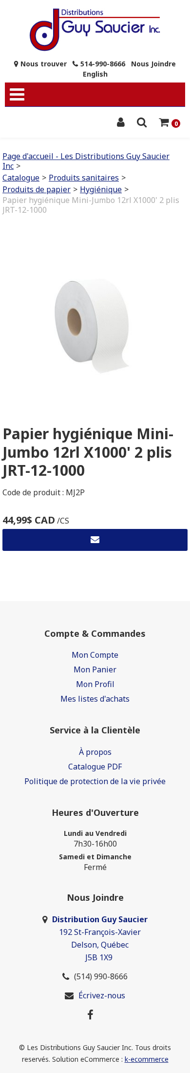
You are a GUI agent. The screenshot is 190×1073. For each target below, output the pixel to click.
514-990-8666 (102, 63)
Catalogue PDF (95, 766)
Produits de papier (36, 189)
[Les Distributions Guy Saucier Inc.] (95, 29)
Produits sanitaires (84, 177)
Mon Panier (95, 669)
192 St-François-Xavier (100, 932)
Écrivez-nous (101, 995)
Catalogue (20, 177)
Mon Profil (95, 684)
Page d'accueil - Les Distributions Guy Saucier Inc (86, 161)
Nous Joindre (153, 63)
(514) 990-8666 (101, 976)
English (95, 74)
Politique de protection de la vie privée (95, 781)
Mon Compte (95, 654)
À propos (95, 752)
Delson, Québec (100, 944)
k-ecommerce (147, 1059)
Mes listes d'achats (95, 698)
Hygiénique (101, 189)
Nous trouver (43, 63)
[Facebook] (90, 1014)
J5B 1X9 (99, 957)
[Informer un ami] (95, 540)
